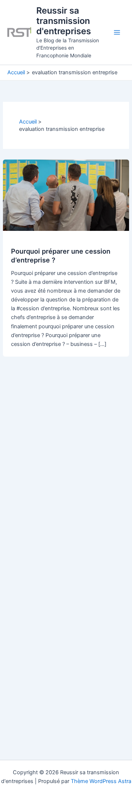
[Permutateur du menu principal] (117, 32)
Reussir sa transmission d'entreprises (63, 21)
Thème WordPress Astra (101, 781)
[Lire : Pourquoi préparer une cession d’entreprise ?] (66, 195)
